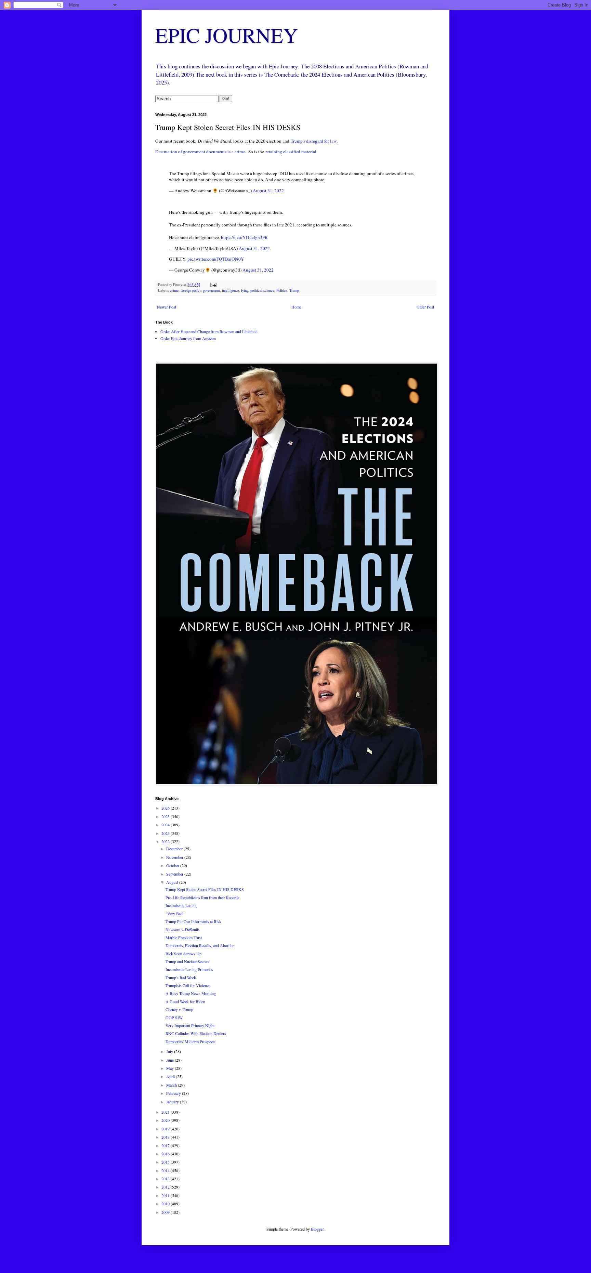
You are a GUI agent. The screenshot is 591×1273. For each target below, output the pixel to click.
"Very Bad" (175, 913)
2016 (166, 1153)
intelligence (230, 290)
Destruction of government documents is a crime (200, 151)
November (175, 857)
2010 (166, 1203)
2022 (166, 841)
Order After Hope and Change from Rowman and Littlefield (209, 331)
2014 (166, 1170)
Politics (281, 290)
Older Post (425, 307)
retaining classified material (290, 151)
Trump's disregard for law (314, 141)
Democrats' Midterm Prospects (190, 1041)
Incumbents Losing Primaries (189, 969)
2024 (166, 824)
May (170, 1068)
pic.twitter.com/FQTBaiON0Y (215, 259)
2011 (166, 1195)
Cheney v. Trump (179, 1009)
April (171, 1076)
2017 (166, 1145)
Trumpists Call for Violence (188, 985)
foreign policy (191, 290)
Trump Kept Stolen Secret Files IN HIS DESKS (205, 889)
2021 (166, 1112)
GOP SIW (174, 1017)
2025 (166, 816)
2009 (166, 1212)
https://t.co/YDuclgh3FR (244, 237)
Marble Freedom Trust (184, 937)
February (174, 1093)
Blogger (317, 1229)
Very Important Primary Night (190, 1025)
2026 (166, 808)
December (175, 848)
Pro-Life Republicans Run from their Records (202, 897)
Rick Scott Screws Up (183, 953)
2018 (166, 1137)
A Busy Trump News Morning (191, 993)
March (172, 1085)
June (170, 1060)
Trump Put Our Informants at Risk (193, 921)
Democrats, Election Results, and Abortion (200, 945)
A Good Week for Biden (185, 1001)
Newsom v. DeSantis (183, 929)
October (173, 865)
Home (296, 307)
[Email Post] (213, 284)
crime (174, 290)
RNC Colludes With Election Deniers (196, 1033)
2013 (166, 1178)
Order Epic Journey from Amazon (188, 338)
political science (262, 290)
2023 (166, 833)
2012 (166, 1187)
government (211, 290)
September (175, 874)
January (173, 1101)
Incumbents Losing (181, 905)
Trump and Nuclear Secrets (187, 961)
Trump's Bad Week (181, 977)
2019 (166, 1128)
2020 (166, 1120)
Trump (294, 290)
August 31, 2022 (268, 190)
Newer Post (166, 307)
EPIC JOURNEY (226, 35)
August (172, 882)
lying (244, 290)
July (170, 1051)
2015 (166, 1162)
